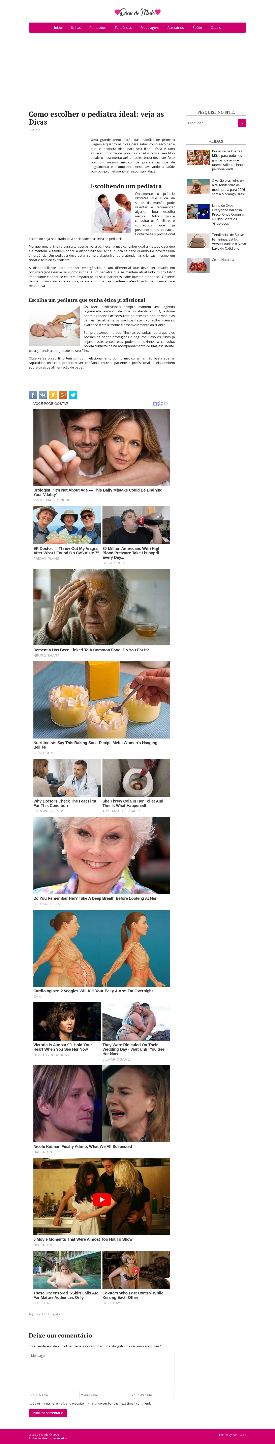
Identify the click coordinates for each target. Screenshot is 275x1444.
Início (58, 27)
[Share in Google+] (63, 395)
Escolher (47, 1314)
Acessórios (175, 27)
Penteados (98, 27)
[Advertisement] (137, 73)
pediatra (58, 1314)
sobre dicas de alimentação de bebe (55, 367)
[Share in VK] (43, 395)
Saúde (197, 27)
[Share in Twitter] (73, 395)
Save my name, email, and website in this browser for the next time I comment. (92, 1403)
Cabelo (216, 27)
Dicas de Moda (39, 1435)
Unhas (76, 27)
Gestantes (34, 129)
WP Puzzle (239, 1435)
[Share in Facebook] (33, 395)
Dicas (38, 1314)
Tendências (123, 27)
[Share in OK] (53, 395)
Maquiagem (150, 27)
